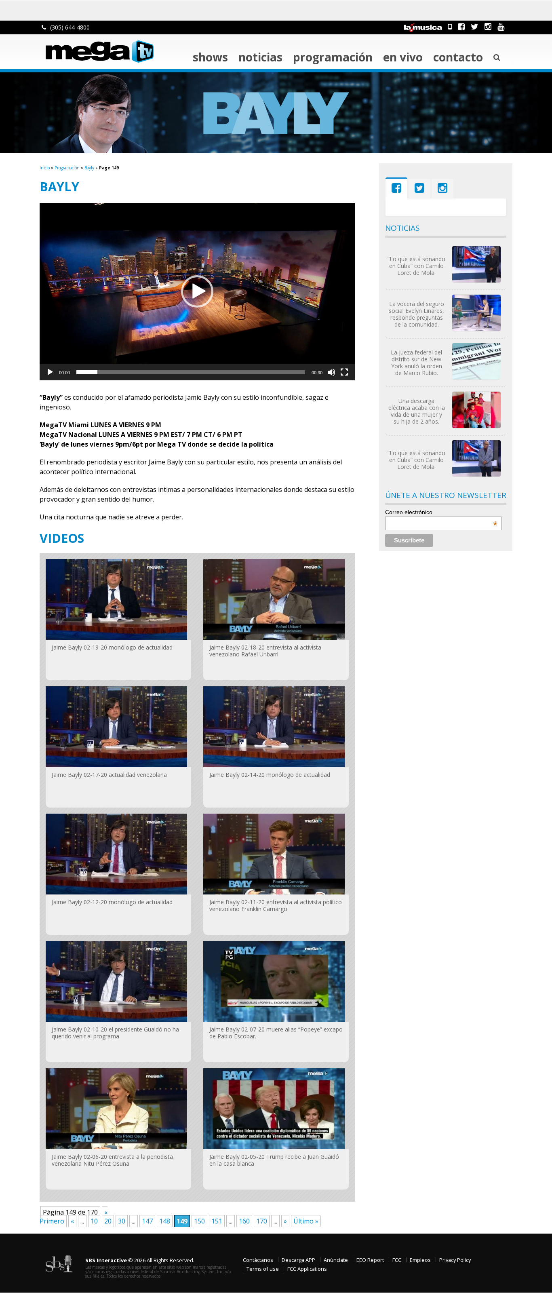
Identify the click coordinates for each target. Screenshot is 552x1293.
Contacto (458, 57)
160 (244, 1221)
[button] (197, 291)
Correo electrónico (441, 512)
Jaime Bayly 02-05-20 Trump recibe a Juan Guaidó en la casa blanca (274, 1160)
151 (216, 1221)
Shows (210, 57)
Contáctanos (258, 1259)
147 (147, 1221)
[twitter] (474, 26)
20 (108, 1221)
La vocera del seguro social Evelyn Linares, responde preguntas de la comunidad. (416, 314)
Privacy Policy (455, 1259)
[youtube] (500, 26)
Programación (333, 57)
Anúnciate (336, 1259)
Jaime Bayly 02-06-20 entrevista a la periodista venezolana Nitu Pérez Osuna (112, 1160)
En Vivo (403, 57)
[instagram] (488, 26)
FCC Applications (307, 1268)
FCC (396, 1259)
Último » (305, 1221)
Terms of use (263, 1268)
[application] (197, 291)
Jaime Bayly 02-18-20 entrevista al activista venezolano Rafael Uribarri (265, 650)
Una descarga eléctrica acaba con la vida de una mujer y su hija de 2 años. (416, 411)
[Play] (50, 372)
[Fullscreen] (344, 372)
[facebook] (461, 26)
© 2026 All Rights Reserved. (139, 1260)
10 (94, 1221)
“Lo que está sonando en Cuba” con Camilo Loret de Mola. (416, 265)
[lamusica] (423, 26)
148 (164, 1221)
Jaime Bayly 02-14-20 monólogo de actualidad (269, 774)
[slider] (190, 372)
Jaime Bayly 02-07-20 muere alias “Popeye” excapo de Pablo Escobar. (276, 1032)
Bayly (89, 168)
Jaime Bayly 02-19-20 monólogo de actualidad (112, 647)
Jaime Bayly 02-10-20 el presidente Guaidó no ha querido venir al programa (115, 1032)
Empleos (420, 1259)
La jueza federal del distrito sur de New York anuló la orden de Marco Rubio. (416, 362)
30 (121, 1221)
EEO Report (370, 1259)
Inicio (45, 168)
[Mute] (331, 372)
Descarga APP (298, 1259)
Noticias (260, 57)
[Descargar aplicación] (450, 26)
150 (199, 1221)
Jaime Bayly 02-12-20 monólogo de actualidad (112, 902)
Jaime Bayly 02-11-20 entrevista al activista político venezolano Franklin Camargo (275, 905)
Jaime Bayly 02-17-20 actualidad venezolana (109, 774)
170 (261, 1221)
